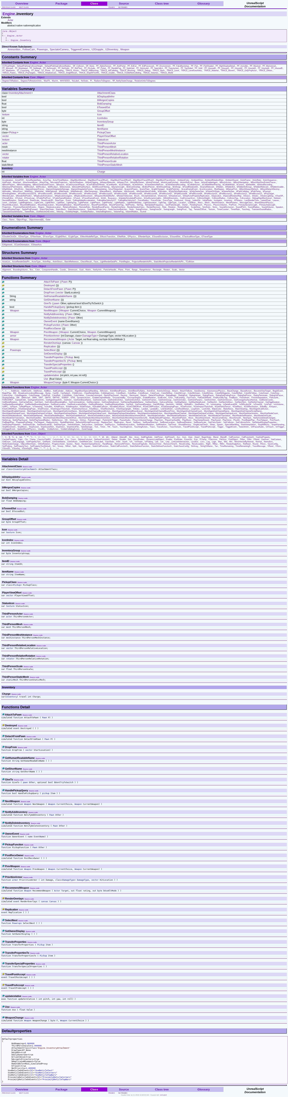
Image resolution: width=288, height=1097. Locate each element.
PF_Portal (101, 68)
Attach (175, 391)
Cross (73, 439)
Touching (246, 209)
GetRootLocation (58, 404)
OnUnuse (74, 420)
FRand (256, 439)
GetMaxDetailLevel (197, 402)
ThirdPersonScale (107, 161)
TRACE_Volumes (150, 73)
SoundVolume (268, 207)
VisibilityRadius (87, 211)
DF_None (90, 66)
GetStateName (58, 442)
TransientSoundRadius (261, 209)
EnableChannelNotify (101, 397)
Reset (128, 422)
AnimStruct (57, 261)
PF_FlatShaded (206, 66)
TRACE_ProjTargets (26, 73)
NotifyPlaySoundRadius (39, 420)
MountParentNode (99, 205)
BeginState (206, 437)
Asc (178, 437)
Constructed (58, 439)
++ (39, 437)
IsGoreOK (258, 404)
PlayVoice (227, 420)
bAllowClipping (91, 182)
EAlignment (7, 245)
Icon (99, 114)
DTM (73, 397)
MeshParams (232, 202)
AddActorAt (26, 391)
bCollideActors (194, 184)
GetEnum (6, 442)
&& (20, 437)
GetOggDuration (272, 402)
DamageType (89, 335)
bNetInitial (39, 191)
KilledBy (263, 406)
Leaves (276, 200)
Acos (136, 437)
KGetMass (237, 406)
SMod (67, 446)
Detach (143, 395)
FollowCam (28, 49)
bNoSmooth (129, 191)
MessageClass (246, 202)
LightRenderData (134, 202)
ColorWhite (67, 395)
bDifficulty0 (29, 187)
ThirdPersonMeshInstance (111, 150)
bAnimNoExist (186, 182)
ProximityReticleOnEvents (24, 207)
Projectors (6, 207)
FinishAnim (244, 397)
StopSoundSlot (47, 427)
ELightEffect (61, 236)
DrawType (59, 200)
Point (127, 270)
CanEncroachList (187, 198)
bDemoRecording (264, 184)
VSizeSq (16, 448)
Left (156, 442)
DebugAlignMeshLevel (262, 198)
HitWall (179, 404)
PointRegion (124, 261)
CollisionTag (232, 198)
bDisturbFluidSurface (81, 187)
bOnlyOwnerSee (197, 191)
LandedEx (154, 409)
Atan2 (197, 437)
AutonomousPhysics (216, 391)
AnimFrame (245, 180)
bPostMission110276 (27, 193)
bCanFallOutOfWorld (95, 184)
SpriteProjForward (30, 209)
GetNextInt (212, 402)
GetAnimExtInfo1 (115, 400)
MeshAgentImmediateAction (150, 413)
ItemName (102, 129)
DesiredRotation (9, 200)
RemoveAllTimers (122, 444)
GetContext (276, 439)
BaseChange (232, 391)
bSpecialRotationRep (232, 196)
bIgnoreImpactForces (35, 189)
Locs (202, 442)
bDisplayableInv (105, 96)
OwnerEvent (50, 321)
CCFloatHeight (8, 66)
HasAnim (170, 404)
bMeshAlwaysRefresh (248, 189)
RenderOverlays (52, 343)
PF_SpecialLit (157, 68)
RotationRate (183, 207)
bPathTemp (256, 191)
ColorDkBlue (166, 393)
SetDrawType (59, 424)
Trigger (220, 427)
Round (255, 444)
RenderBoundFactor (100, 207)
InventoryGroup (105, 121)
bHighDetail (7, 189)
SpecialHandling (232, 424)
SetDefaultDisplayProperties (264, 422)
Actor (10, 20)
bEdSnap (176, 187)
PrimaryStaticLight (267, 205)
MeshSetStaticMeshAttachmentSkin (94, 418)
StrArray (194, 446)
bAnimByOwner (137, 182)
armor (13, 335)
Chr (26, 439)
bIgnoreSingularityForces (82, 189)
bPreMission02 (90, 193)
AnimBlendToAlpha (136, 391)
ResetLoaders (198, 444)
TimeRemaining (226, 446)
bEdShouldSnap (163, 187)
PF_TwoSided (187, 68)
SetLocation (87, 424)
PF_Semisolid (142, 68)
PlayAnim (158, 420)
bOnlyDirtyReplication (178, 191)
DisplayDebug (8, 397)
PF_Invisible (242, 66)
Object (12, 31)
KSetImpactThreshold (60, 409)
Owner (185, 205)
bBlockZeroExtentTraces (43, 184)
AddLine (69, 391)
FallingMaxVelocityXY (106, 200)
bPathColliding (242, 191)
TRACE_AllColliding (109, 70)
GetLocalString (166, 402)
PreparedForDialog (24, 422)
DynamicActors (83, 397)
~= (57, 448)
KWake (136, 409)
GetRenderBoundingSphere (37, 404)
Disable (122, 439)
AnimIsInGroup (163, 391)
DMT (41, 397)
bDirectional (65, 187)
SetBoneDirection (150, 422)
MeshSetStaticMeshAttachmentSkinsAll (129, 418)
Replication (50, 346)
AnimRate (256, 180)
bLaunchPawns (131, 189)
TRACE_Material (211, 70)
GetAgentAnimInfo (36, 400)
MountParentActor (81, 205)
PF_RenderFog (114, 68)
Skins (214, 207)
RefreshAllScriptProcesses (87, 422)
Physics (207, 205)
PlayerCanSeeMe (172, 420)
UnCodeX (163, 1095)
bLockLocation (206, 189)
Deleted (277, 198)
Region (41, 207)
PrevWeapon (51, 332)
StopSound (34, 427)
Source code (27, 466)
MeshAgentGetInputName (65, 413)
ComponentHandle (50, 270)
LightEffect (50, 202)
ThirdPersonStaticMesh (109, 165)
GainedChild (20, 400)
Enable (169, 439)
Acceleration (7, 180)
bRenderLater (8, 196)
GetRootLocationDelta (77, 404)
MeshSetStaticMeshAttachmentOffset (59, 418)
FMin (249, 439)
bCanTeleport (124, 184)
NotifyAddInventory (54, 314)
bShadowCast (175, 196)
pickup (45, 793)
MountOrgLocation (46, 205)
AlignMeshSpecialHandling (86, 391)
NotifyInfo (97, 270)
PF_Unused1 (223, 68)
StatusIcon (102, 139)
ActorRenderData (33, 180)
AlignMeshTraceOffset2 (120, 180)
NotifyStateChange (10, 444)
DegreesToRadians (10, 81)
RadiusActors (52, 422)
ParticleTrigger (94, 420)
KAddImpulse (72, 406)
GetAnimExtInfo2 (132, 400)
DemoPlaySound (111, 395)
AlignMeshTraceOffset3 (143, 180)
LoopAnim (195, 409)
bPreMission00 (60, 193)
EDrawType (23, 236)
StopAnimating (278, 424)
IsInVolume (278, 404)
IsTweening (37, 406)
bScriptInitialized (148, 196)
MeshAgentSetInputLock (226, 413)
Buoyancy (112, 198)
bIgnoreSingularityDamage (57, 189)
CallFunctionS (248, 437)
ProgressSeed (58, 444)
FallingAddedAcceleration (84, 200)
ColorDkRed (237, 393)
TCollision (190, 261)
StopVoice (60, 427)
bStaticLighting (266, 196)
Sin (53, 446)
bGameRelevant (207, 187)
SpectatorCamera (59, 49)
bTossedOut (103, 107)
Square (87, 446)
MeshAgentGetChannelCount (189, 411)
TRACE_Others (265, 70)
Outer (48, 220)
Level (4, 202)
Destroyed (49, 285)
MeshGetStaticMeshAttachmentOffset (129, 415)
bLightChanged (158, 189)
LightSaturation (149, 202)
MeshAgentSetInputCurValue (200, 413)
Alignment (6, 270)
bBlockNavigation (241, 182)
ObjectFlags (21, 220)
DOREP (65, 397)
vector (5, 136)
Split (74, 446)
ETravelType (207, 236)
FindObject (233, 439)
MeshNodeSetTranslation (13, 418)
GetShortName (52, 300)
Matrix (88, 270)
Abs (130, 437)
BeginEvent (278, 391)
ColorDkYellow (250, 393)
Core (4, 31)
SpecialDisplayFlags (11, 209)
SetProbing (7, 446)
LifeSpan (13, 202)
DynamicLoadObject (155, 439)
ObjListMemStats (28, 444)
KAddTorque (85, 406)
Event (68, 200)
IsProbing (149, 442)
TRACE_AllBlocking (89, 70)
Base (197, 182)
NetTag (140, 205)
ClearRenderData (91, 393)
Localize (194, 442)
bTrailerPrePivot (44, 198)
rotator (5, 157)
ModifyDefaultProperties (159, 418)
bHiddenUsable (277, 187)
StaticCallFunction (100, 446)
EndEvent (162, 397)
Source (124, 3)
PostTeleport (262, 420)
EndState (178, 439)
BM (14, 393)
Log (208, 442)
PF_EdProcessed (146, 66)
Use (46, 379)
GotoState (109, 442)
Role (164, 207)
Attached (17, 182)
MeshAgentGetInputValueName (121, 413)
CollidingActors (107, 393)
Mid (225, 442)
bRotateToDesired (124, 196)
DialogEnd (182, 395)
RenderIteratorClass (135, 207)
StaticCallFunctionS (119, 446)
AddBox (47, 391)
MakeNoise (228, 409)
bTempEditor (7, 198)
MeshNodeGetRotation (177, 415)
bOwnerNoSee (228, 191)
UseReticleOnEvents (45, 211)
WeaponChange (52, 382)
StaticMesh (61, 209)
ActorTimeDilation (60, 180)
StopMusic (22, 427)
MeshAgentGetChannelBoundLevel (127, 411)
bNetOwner (64, 191)
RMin (222, 444)
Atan (190, 437)
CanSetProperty (9, 439)
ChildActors (77, 393)
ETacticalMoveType (191, 236)
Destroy (124, 395)
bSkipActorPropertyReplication (196, 196)
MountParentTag (116, 205)
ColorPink (46, 395)
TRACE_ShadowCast (47, 73)
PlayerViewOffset (106, 136)
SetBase (137, 422)
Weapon (124, 49)
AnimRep (47, 261)
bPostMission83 (45, 193)
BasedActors (246, 391)
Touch (114, 427)
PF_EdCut (132, 66)
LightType (172, 202)
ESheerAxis (36, 245)
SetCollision (228, 422)
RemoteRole (84, 207)
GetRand (46, 442)
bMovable (6, 191)
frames (111, 7)
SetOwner (98, 424)
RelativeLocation (53, 207)
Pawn (65, 282)
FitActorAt (273, 397)
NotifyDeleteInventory (55, 317)
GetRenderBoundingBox (12, 404)
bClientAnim (137, 184)
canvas (44, 901)
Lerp (167, 442)
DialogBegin (171, 395)
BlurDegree (219, 189)
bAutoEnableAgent (209, 182)
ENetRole (121, 236)
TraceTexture (175, 427)
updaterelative (51, 375)
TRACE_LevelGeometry (191, 70)
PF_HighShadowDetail (225, 66)
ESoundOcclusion (160, 236)
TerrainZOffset (200, 209)
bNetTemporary (91, 191)
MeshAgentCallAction (258, 409)
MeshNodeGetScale (197, 415)
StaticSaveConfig (181, 446)
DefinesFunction (85, 439)
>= (85, 437)
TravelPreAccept (53, 371)
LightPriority (107, 202)
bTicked (18, 198)
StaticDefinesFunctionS (161, 446)
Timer (102, 427)
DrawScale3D (47, 200)
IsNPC (5, 406)
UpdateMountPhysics (26, 429)
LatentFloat (266, 200)
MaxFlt (47, 81)
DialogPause (208, 395)
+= (43, 437)
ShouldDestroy (184, 424)
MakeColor (216, 409)
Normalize (268, 442)
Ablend (114, 437)
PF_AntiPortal (119, 66)
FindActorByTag (220, 397)
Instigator (218, 200)
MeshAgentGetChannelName (216, 411)
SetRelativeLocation (126, 424)
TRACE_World (166, 73)
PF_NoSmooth (49, 68)
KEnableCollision (117, 406)
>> (90, 437)
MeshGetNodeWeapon (54, 415)
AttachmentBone (30, 182)
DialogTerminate (260, 395)
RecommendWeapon (55, 339)
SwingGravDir (155, 209)
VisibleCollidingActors (70, 429)
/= (61, 437)
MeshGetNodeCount (269, 413)
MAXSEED (65, 81)
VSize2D (6, 448)
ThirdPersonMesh (106, 147)
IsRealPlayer (24, 406)
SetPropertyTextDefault (40, 446)
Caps (20, 439)
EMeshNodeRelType (89, 236)
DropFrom (49, 292)
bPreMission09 (195, 193)
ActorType (36, 261)
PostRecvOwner (52, 328)
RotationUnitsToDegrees (145, 81)
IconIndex (102, 118)
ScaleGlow (195, 207)
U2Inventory (111, 49)
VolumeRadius (132, 211)
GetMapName (181, 402)
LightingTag (71, 202)
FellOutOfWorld (204, 397)
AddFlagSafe (146, 437)
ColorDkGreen (194, 393)
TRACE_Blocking (127, 70)
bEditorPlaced (148, 187)
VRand (270, 446)
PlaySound (215, 420)
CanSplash (65, 393)
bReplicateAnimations (43, 196)
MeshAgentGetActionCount (39, 411)
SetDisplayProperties (11, 424)
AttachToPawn (51, 282)
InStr (118, 442)
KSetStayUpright (123, 409)
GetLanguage (18, 442)
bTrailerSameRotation (62, 198)
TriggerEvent (231, 427)
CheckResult (86, 261)
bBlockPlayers (8, 184)
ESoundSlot (175, 236)
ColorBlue (132, 393)
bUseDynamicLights (152, 198)
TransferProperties (53, 357)
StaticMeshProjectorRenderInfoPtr (168, 261)
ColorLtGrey (7, 395)
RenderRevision (153, 207)
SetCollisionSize (243, 422)
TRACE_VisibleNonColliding (129, 73)
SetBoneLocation (167, 422)
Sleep (212, 424)
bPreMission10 (210, 193)
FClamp (203, 439)
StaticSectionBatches (117, 209)
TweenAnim (244, 427)
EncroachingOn (134, 397)
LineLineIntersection (180, 442)
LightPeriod (83, 202)
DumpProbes (138, 439)
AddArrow (37, 391)
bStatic (255, 196)
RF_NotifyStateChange (122, 81)
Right (208, 444)
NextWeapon (51, 310)
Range (134, 270)
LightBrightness (25, 202)
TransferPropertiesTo (55, 361)
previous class (8, 7)
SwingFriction (141, 209)
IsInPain (268, 404)
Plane (120, 270)
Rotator (167, 270)
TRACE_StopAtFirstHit (89, 73)
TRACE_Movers (228, 70)
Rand (77, 444)
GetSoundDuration (143, 404)
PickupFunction (52, 325)
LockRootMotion (182, 409)
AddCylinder (58, 391)
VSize (278, 446)
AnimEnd (151, 391)
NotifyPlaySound (20, 420)
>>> (95, 437)
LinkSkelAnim (167, 409)
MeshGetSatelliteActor (76, 415)
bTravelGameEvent (90, 198)
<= (73, 437)
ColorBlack (121, 393)
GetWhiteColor (86, 442)
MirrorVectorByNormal (244, 442)
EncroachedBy (119, 397)
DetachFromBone (156, 395)
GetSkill (129, 404)
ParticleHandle (110, 270)
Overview (21, 3)
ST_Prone (45, 70)
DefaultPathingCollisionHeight (30, 66)
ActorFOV (19, 180)
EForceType (48, 236)
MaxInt (55, 81)
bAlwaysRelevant (107, 182)
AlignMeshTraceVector (165, 180)
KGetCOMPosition (151, 406)
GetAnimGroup (164, 400)
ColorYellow (79, 395)
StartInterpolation (248, 424)
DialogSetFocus (244, 395)
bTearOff (279, 196)
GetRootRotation (96, 404)
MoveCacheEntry (219, 418)
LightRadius (120, 202)
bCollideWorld (228, 184)
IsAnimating (216, 404)
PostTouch (274, 420)
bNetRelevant (76, 191)
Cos (67, 439)
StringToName (206, 446)
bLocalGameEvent (190, 189)
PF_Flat (194, 66)
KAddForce (59, 406)
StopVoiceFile (73, 427)
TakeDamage (86, 427)
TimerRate (235, 209)
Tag (190, 209)
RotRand (246, 444)
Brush (136, 196)
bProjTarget (269, 193)
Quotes (69, 444)
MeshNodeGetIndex (156, 415)
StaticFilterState (47, 209)
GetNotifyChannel (255, 402)
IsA (130, 442)
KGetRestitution (251, 406)
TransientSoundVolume (12, 211)
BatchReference (71, 261)
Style (131, 209)
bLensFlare (144, 189)
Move (190, 418)
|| (50, 448)
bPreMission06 (150, 193)
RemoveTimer (155, 444)
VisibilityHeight (71, 211)
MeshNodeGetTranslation (219, 415)
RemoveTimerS (170, 444)
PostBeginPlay (248, 420)
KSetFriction (43, 409)
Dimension (72, 270)
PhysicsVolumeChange (142, 420)
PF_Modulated (21, 68)
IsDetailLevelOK (230, 404)
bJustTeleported (115, 189)
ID (207, 404)
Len (162, 442)
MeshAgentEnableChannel (13, 411)
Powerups (42, 49)
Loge (214, 442)
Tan (216, 446)
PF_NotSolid (63, 68)
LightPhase (95, 202)
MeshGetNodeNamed (33, 415)
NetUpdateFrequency (154, 205)
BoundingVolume (20, 270)
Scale (174, 270)
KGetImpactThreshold (203, 406)
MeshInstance (218, 202)
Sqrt (80, 446)
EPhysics (132, 236)
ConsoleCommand (94, 395)
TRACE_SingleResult (67, 73)
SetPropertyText (21, 446)
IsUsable (48, 406)
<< (68, 437)
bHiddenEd (230, 187)
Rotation (172, 207)
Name (11, 220)
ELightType (73, 236)
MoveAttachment (202, 418)
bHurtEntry (19, 189)
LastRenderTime (251, 200)
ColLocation (245, 198)
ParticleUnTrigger (110, 420)
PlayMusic (186, 420)
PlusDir (236, 420)
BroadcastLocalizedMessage (30, 393)
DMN (34, 397)
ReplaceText (106, 422)
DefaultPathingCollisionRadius (58, 66)
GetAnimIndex (179, 400)
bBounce (60, 184)
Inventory (25, 40)
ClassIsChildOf (44, 439)
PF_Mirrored (7, 68)
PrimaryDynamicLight (247, 205)
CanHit (55, 393)
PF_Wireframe (8, 70)
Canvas (76, 343)
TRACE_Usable (108, 73)
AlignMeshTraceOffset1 (98, 180)
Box (31, 270)
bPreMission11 (225, 193)
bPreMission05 (135, 193)
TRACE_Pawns (9, 73)
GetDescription (93, 402)
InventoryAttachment (20, 93)
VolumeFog (118, 211)
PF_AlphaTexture (103, 66)
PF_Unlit (198, 68)
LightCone (38, 202)
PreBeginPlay (8, 422)
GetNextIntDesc (226, 402)
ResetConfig (184, 444)
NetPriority (130, 205)
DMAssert (25, 397)
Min (230, 442)
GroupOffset (103, 111)
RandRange (107, 444)
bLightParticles (172, 189)
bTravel (77, 198)
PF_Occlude (89, 68)
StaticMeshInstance (76, 209)
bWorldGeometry (170, 198)
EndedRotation (149, 397)
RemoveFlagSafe (139, 444)
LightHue (60, 202)
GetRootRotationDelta (114, 404)
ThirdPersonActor (106, 143)
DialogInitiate (195, 395)
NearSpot (247, 418)
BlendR (223, 437)
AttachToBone (186, 391)
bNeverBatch (105, 191)
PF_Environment (163, 66)
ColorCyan (154, 393)
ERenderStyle (144, 236)
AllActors (104, 391)
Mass (200, 202)
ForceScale (156, 200)
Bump (48, 393)
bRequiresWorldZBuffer (104, 196)
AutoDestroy (199, 391)
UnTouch (269, 427)
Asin (184, 437)
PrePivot (232, 205)
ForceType (167, 200)
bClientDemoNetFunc (154, 184)
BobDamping (104, 103)
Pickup (12, 132)
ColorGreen (263, 393)
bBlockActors (225, 182)
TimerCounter (223, 209)
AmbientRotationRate (214, 180)
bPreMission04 (120, 193)
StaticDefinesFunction (139, 446)
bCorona (240, 184)
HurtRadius (199, 404)
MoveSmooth (235, 418)
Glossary (203, 3)
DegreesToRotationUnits (31, 81)
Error (170, 397)
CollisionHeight (203, 198)
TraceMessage (258, 446)
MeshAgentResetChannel (175, 413)
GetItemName (151, 402)
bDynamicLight (117, 187)
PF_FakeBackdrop (181, 66)
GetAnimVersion (225, 400)
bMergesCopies (105, 100)
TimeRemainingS (243, 446)
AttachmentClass (106, 93)
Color (37, 270)
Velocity (59, 211)
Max (220, 442)
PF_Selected (128, 68)
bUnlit (103, 198)
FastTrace (191, 397)
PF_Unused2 (236, 68)
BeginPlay (6, 393)
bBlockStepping (24, 184)
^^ (44, 448)
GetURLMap (158, 404)
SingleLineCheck (200, 424)
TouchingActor (126, 427)
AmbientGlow (197, 180)
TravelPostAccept (53, 368)
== (77, 437)
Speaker (279, 207)
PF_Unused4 (263, 68)
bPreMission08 (180, 193)
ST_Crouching (23, 70)
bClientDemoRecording (175, 184)
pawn (56, 303)
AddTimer (158, 437)
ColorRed (56, 395)
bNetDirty (29, 191)
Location (182, 202)
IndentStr (196, 200)
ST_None (35, 70)
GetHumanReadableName (58, 296)
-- (50, 437)
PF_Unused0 (210, 68)
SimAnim (206, 207)
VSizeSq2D (27, 448)
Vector (181, 270)
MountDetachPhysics (264, 202)
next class (24, 7)
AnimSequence (269, 180)
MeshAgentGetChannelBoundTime (160, 411)
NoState (84, 81)
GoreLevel (178, 200)
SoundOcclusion (226, 207)
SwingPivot (181, 209)
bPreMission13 (255, 193)
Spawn (220, 424)
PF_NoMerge (35, 68)
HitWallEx (188, 404)
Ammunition (14, 49)
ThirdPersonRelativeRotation (112, 157)
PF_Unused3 (250, 68)
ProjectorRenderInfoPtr (142, 261)
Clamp (32, 439)
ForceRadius (143, 200)
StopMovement (8, 427)
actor (5, 143)
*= (32, 437)
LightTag (162, 202)
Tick (96, 427)
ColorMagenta (21, 395)
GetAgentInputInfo (54, 400)
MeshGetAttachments (248, 413)
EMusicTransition (107, 236)
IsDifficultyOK (245, 404)
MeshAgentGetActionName (65, 411)
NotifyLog (6, 420)
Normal (259, 442)
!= (6, 437)
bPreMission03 (105, 193)
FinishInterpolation (259, 397)
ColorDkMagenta (222, 393)
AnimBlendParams (118, 391)
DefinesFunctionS (102, 439)
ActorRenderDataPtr (21, 261)
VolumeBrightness (104, 211)
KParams (238, 200)
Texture (211, 209)
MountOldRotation (28, 205)
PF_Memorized (269, 66)
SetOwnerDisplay (53, 353)
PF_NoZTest (76, 68)
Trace (152, 427)
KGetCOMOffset (134, 406)
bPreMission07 (165, 193)
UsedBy (41, 429)
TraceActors (162, 427)
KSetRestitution (107, 409)
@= (107, 437)
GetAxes (265, 439)
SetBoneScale (200, 422)
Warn (36, 448)
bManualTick (231, 189)
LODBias (192, 202)
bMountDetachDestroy (270, 189)
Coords (63, 270)
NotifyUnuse (57, 420)
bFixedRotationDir (190, 187)
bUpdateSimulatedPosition (130, 198)
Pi (91, 81)
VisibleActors (52, 429)
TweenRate (29, 211)
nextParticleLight (172, 205)
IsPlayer (13, 406)
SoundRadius (254, 207)
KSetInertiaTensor (79, 409)
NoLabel (75, 81)
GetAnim (68, 400)
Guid (81, 270)
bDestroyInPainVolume (12, 187)
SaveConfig (273, 444)
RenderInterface (118, 207)
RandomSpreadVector (90, 444)
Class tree (162, 3)
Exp (196, 439)
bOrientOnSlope (213, 191)
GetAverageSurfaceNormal (245, 400)
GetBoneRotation (9, 402)
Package (62, 3)
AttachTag (43, 182)
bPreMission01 (75, 193)
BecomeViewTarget (262, 391)
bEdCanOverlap (133, 187)
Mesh (207, 202)
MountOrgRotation (64, 205)
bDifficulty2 (53, 187)
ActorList (6, 261)
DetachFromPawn (53, 289)
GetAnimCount (99, 400)
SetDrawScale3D (44, 424)
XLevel (143, 211)
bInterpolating (100, 189)
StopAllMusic (263, 424)
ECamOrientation (21, 245)
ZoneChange (87, 429)
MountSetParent (179, 418)
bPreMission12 (240, 193)
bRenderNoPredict (24, 196)
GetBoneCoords (266, 400)
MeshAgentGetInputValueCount (92, 413)
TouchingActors (141, 427)
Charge (101, 171)
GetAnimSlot (210, 400)
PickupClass (104, 132)
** (27, 437)
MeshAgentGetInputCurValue (39, 413)
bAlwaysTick (122, 182)
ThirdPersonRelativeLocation (112, 154)
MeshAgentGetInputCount (13, 413)
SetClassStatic (214, 422)
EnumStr (188, 439)
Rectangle (157, 270)
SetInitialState (74, 424)
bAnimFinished (152, 182)
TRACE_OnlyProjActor (247, 70)
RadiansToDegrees (102, 81)
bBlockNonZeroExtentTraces (263, 182)
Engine (9, 14)
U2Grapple (97, 49)
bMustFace (17, 191)
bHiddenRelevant (261, 187)
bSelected (162, 196)
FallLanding (180, 397)
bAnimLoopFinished (169, 182)
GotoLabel (98, 442)
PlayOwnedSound (201, 420)
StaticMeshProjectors (96, 209)
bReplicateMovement (83, 196)
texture (5, 114)
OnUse (83, 420)
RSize (263, 444)
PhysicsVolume (220, 205)
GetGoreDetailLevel (110, 402)
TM (108, 427)
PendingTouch (196, 205)
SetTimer (172, 424)
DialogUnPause (276, 395)
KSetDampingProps (27, 409)
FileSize (222, 439)
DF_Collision (78, 66)
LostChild (206, 409)
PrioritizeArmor (52, 335)
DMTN (48, 397)
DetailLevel (23, 200)
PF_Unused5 (276, 68)
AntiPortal (6, 182)
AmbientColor (183, 180)
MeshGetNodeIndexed (12, 415)
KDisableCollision (100, 406)
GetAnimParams (195, 400)
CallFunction (234, 437)
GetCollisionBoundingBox (56, 402)
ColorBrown (143, 393)
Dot (129, 439)
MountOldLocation (10, 205)
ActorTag (47, 180)
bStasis (246, 196)
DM (17, 397)
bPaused (266, 191)
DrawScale (34, 200)
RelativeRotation (70, 207)
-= (54, 437)
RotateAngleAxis (233, 444)
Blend (215, 437)
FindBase (233, 397)
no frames (122, 7)
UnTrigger (280, 427)
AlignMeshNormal (78, 180)
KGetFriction (186, 406)
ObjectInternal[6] (36, 220)
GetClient (39, 402)
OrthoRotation (44, 444)
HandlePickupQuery (54, 307)
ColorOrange (34, 395)
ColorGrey (275, 393)
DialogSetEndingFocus (226, 395)
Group (187, 200)
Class (4, 220)
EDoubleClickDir (9, 236)
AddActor (15, 391)
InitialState (207, 200)
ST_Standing (57, 70)
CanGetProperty (263, 437)
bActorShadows (76, 182)
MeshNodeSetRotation (242, 415)
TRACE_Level (173, 70)
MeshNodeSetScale (262, 415)
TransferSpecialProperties (58, 364)
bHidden (219, 187)
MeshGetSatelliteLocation (99, 415)
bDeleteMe (250, 184)
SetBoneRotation (184, 422)
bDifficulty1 (41, 187)
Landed (144, 409)
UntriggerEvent (8, 429)
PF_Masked (255, 66)
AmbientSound (231, 180)
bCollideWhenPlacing (211, 184)
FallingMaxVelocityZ (127, 200)
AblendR (123, 437)
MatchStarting (241, 409)
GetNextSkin (240, 402)
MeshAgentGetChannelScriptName (246, 411)
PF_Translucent (172, 68)
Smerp (60, 446)
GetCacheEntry (26, 402)
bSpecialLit (216, 196)
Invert (124, 442)
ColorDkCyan (180, 393)
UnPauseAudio (257, 427)
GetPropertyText (33, 442)
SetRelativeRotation (145, 424)
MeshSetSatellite (33, 418)
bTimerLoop (29, 198)
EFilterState (35, 236)
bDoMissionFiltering (100, 187)
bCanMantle (111, 184)
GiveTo (47, 303)
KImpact (273, 406)
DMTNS (56, 397)
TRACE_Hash (158, 70)
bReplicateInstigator (63, 196)
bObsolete (162, 191)
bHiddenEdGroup (244, 187)
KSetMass (94, 409)
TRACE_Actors (72, 70)
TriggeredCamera (80, 49)
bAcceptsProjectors (59, 182)
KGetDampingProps (169, 406)
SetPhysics (110, 424)
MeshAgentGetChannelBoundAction (94, 411)
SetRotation (161, 424)
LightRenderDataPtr (108, 261)
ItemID (100, 125)
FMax (242, 439)
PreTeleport (39, 422)
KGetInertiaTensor (223, 406)
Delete (114, 439)
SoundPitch (241, 207)
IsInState (138, 442)
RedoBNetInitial (67, 422)
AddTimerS (170, 437)
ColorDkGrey (207, 393)
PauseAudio (125, 420)
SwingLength (169, 209)
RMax (215, 444)
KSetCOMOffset (9, 409)
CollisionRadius (218, 198)
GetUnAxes (72, 442)
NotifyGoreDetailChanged (264, 418)
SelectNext (50, 350)
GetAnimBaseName (82, 400)
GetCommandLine (77, 402)
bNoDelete (117, 191)
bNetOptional (51, 191)
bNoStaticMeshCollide (146, 191)
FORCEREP (7, 400)
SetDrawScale (29, 424)
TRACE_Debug (143, 70)
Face (96, 261)
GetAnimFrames (149, 400)
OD (66, 420)
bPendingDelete (9, 193)
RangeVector (145, 270)
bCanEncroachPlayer (75, 184)
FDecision (212, 439)
